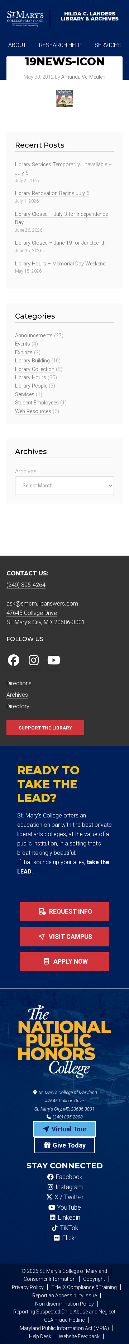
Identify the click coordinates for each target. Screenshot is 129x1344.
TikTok (68, 1228)
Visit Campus (69, 936)
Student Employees (37, 403)
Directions (19, 683)
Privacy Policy (28, 1287)
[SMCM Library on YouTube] (54, 660)
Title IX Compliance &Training (84, 1287)
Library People (31, 386)
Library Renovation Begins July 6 (52, 193)
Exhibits (24, 352)
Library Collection (34, 369)
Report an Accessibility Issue (64, 1295)
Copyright (94, 1279)
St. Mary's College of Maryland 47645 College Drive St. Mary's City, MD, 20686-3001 (65, 1101)
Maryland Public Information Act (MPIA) (64, 1328)
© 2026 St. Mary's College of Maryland (64, 1271)
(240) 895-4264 (26, 584)
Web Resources (33, 411)
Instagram (68, 1187)
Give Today (68, 1145)
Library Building (32, 361)
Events (22, 344)
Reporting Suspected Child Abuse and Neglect (64, 1312)
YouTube (68, 1207)
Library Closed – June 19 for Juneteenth (60, 243)
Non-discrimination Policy (64, 1304)
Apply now (70, 961)
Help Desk (40, 1336)
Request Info (70, 911)
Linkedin (68, 1217)
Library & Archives (90, 16)
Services (24, 394)
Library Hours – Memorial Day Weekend (60, 264)
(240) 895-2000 (67, 1117)
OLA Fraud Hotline (64, 1320)
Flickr (68, 1238)
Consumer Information (50, 1279)
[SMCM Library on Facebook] (13, 660)
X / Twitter (68, 1197)
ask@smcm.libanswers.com (42, 603)
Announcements (34, 336)
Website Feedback (79, 1336)
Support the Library (45, 727)
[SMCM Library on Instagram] (34, 660)
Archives (26, 471)
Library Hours (30, 378)
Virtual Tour (68, 1129)
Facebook (68, 1177)
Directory (17, 706)
